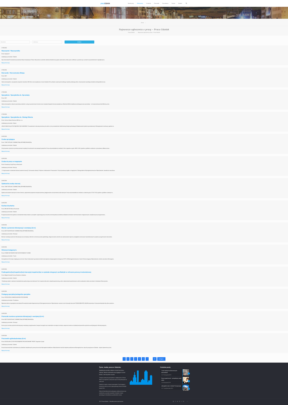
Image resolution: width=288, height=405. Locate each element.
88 (154, 359)
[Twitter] (177, 401)
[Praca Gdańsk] (105, 3)
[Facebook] (175, 401)
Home (142, 22)
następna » (161, 359)
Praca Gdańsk (131, 32)
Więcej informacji (6, 62)
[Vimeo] (179, 401)
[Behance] (183, 401)
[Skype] (173, 401)
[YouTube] (181, 401)
